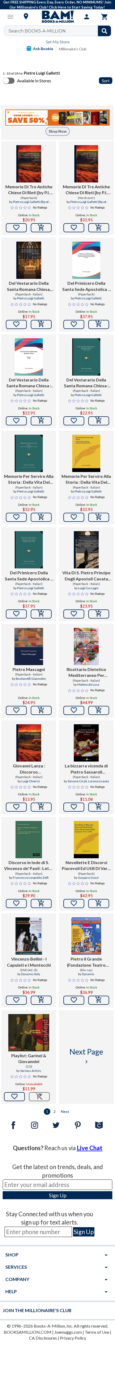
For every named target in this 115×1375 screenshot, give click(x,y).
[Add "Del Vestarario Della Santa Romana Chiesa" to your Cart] (41, 420)
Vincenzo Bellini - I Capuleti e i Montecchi (29, 961)
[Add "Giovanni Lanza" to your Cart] (41, 807)
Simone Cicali (77, 781)
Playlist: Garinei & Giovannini (28, 1058)
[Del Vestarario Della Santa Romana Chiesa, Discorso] (29, 260)
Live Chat (89, 1148)
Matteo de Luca (88, 684)
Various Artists (30, 1071)
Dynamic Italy (30, 974)
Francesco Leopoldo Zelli (31, 878)
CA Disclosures (43, 1337)
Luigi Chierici (30, 781)
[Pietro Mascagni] (28, 646)
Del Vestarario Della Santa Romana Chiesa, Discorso (29, 286)
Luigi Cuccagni (88, 588)
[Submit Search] (104, 31)
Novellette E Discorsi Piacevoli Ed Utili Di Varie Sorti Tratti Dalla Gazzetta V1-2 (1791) (86, 866)
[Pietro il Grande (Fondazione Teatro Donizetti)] (86, 936)
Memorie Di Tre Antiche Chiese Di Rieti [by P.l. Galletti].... (28, 190)
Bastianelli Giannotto (31, 679)
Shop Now (58, 131)
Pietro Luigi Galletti (30, 298)
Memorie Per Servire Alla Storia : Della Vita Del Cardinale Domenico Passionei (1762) (28, 479)
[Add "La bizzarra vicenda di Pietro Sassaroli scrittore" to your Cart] (98, 807)
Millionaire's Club (73, 49)
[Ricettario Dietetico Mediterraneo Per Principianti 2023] (86, 646)
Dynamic (88, 974)
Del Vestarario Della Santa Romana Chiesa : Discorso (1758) (28, 383)
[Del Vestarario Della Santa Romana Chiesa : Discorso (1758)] (28, 357)
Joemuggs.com (68, 1332)
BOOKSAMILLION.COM (27, 1332)
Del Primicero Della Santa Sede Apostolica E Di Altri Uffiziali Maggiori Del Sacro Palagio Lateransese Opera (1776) (86, 286)
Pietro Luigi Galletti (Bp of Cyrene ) (31, 204)
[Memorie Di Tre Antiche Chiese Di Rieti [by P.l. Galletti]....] (29, 164)
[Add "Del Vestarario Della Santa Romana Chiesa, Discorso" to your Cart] (41, 324)
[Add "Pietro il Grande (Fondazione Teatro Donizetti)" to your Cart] (98, 1000)
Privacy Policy (73, 1337)
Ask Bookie (43, 48)
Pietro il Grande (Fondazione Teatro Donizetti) (86, 962)
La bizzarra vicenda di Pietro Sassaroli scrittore (86, 769)
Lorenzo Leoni (98, 781)
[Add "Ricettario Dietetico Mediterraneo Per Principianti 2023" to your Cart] (98, 710)
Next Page (86, 1056)
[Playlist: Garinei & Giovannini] (29, 1033)
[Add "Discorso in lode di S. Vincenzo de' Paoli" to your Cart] (41, 903)
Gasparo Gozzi (88, 878)
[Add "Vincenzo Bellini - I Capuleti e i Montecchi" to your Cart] (41, 1000)
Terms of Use (97, 1332)
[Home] (57, 17)
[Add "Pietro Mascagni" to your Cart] (41, 710)
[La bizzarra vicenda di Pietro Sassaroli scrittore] (86, 743)
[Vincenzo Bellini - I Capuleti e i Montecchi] (29, 936)
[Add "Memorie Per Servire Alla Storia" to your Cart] (41, 517)
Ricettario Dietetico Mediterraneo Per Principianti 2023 (86, 672)
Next (65, 1111)
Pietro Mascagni (29, 669)
